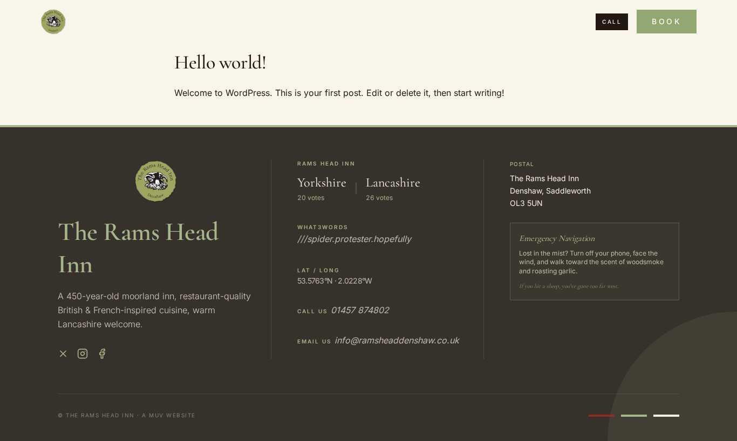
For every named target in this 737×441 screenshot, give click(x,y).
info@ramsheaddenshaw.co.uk (397, 340)
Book (666, 21)
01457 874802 (360, 310)
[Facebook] (102, 353)
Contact (452, 21)
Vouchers (384, 21)
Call (612, 21)
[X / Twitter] (63, 353)
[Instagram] (82, 353)
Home (200, 21)
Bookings (313, 21)
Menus (251, 21)
